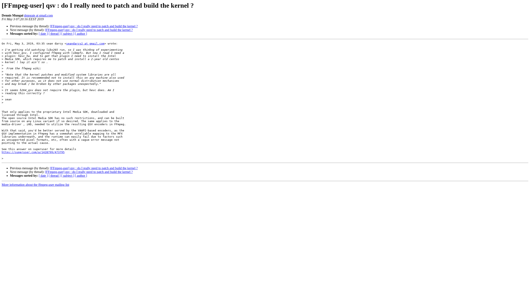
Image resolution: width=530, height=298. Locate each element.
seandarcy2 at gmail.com (85, 43)
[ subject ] (67, 33)
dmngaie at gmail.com (38, 15)
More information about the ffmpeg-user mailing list (35, 184)
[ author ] (81, 33)
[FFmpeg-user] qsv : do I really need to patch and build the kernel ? (94, 26)
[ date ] (43, 33)
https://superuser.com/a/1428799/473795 (33, 152)
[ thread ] (54, 33)
